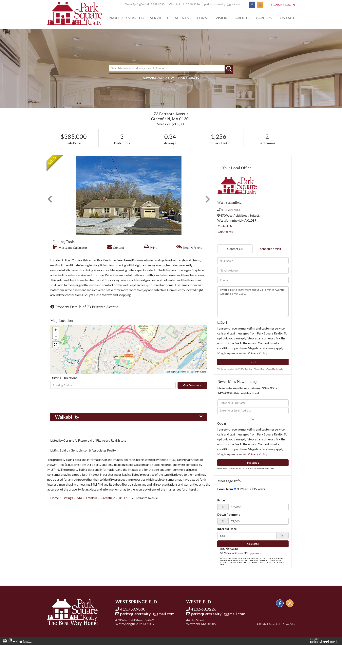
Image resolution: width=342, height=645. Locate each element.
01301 (123, 498)
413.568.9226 (191, 4)
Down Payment (228, 514)
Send (253, 362)
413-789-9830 (231, 210)
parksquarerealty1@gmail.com (222, 4)
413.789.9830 (155, 4)
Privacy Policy (257, 353)
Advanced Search (156, 77)
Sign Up (276, 4)
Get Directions (192, 385)
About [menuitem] (241, 18)
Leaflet (169, 371)
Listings (68, 498)
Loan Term (225, 489)
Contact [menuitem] (286, 18)
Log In (290, 4)
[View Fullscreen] (56, 345)
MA (79, 498)
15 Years (259, 489)
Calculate (253, 543)
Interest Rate (227, 529)
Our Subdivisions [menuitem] (213, 18)
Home (54, 498)
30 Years (242, 489)
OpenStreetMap (184, 371)
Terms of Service (272, 369)
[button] (229, 69)
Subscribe (253, 462)
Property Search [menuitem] (125, 18)
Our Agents (225, 231)
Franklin (91, 498)
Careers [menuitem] (264, 18)
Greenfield (108, 498)
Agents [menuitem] (182, 18)
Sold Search (187, 77)
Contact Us (225, 226)
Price (221, 500)
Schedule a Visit (270, 249)
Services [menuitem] (158, 18)
